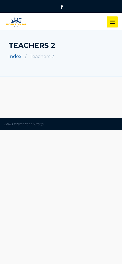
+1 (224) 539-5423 (45, 12)
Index (15, 56)
